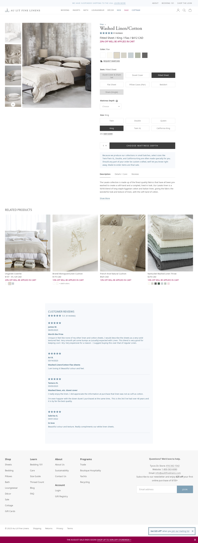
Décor (8, 493)
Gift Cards (10, 511)
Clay (124, 55)
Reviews (135, 174)
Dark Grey (145, 55)
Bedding (9, 470)
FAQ (32, 493)
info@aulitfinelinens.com (168, 473)
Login (58, 490)
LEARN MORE (120, 3)
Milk (110, 55)
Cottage (9, 505)
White (103, 55)
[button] (184, 10)
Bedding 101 (36, 464)
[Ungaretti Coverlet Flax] (27, 243)
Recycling (85, 482)
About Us (60, 464)
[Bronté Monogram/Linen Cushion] (75, 243)
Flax (9, 283)
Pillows (8, 476)
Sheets (8, 464)
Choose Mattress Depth (142, 145)
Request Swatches (111, 61)
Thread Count (37, 482)
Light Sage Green (165, 283)
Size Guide (108, 134)
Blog (32, 487)
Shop (102, 24)
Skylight (131, 55)
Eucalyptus (158, 283)
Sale (7, 499)
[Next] (13, 104)
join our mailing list (180, 531)
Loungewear (11, 487)
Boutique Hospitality (90, 470)
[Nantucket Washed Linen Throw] (170, 243)
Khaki (138, 55)
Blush (168, 283)
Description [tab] (105, 174)
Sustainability (62, 470)
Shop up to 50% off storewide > (114, 539)
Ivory (149, 283)
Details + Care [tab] (121, 174)
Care (32, 470)
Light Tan (152, 283)
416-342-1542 (173, 465)
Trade (83, 464)
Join (185, 489)
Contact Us (60, 476)
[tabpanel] (137, 190)
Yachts (83, 476)
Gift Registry (61, 496)
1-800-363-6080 (169, 469)
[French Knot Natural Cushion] (122, 243)
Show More (105, 198)
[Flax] (117, 55)
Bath (7, 482)
